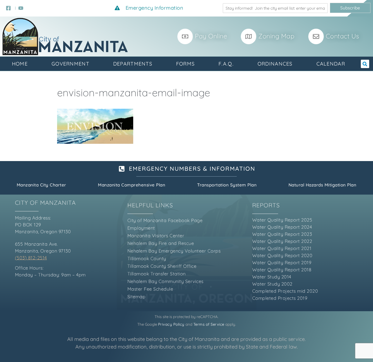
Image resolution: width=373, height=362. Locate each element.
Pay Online (211, 36)
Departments (132, 63)
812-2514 (37, 258)
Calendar (330, 63)
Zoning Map (276, 36)
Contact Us (342, 36)
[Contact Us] (316, 36)
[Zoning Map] (248, 36)
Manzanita (83, 48)
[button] (365, 64)
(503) (21, 258)
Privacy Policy (171, 324)
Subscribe (350, 7)
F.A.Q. (226, 63)
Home (20, 63)
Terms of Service (208, 324)
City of (49, 39)
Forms (185, 63)
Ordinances (275, 63)
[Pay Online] (185, 36)
